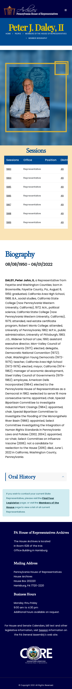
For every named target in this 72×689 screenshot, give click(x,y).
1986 (8, 195)
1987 (8, 204)
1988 (8, 213)
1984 (8, 178)
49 (62, 169)
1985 (8, 186)
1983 (8, 169)
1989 (8, 222)
